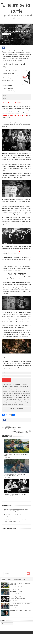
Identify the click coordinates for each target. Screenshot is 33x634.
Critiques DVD (21, 38)
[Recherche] (28, 573)
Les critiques (11, 40)
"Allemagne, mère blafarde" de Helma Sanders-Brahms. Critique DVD (16, 510)
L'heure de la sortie (16, 8)
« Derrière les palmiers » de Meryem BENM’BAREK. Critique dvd (14, 475)
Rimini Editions (12, 83)
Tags (24, 579)
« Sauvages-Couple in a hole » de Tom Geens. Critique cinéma (13, 428)
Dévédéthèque (5, 40)
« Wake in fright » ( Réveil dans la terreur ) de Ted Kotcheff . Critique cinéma (16, 495)
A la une (8, 27)
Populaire (9, 579)
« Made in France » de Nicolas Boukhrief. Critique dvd (20, 431)
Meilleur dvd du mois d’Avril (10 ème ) (13, 102)
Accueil (3, 27)
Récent (3, 579)
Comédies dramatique (12, 38)
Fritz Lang (28, 252)
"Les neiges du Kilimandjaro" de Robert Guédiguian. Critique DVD (16, 515)
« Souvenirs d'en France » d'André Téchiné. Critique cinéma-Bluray (15, 520)
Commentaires (17, 579)
